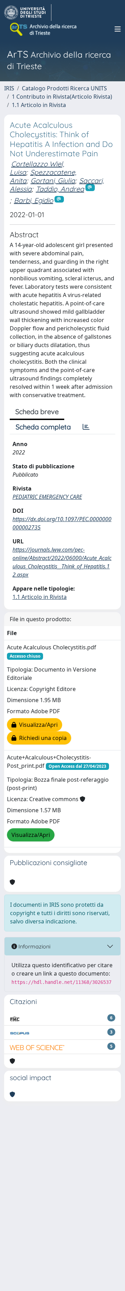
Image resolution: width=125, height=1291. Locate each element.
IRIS (9, 88)
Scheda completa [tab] (43, 426)
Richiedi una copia (41, 738)
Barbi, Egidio (33, 200)
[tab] (86, 427)
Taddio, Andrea (60, 188)
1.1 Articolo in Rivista (39, 105)
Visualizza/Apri (37, 725)
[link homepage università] (43, 29)
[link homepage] (27, 12)
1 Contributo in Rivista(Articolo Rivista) (62, 96)
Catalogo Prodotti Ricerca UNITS (64, 88)
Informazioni (33, 946)
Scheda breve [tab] (37, 411)
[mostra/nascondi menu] (118, 29)
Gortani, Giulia (53, 180)
